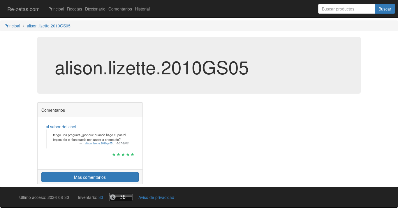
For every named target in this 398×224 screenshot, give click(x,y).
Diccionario (95, 9)
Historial (142, 9)
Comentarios (120, 9)
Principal (56, 9)
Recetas (74, 9)
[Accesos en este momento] (121, 197)
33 (100, 197)
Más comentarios (90, 177)
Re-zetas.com (23, 9)
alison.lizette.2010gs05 (99, 143)
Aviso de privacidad (156, 197)
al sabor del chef (61, 127)
